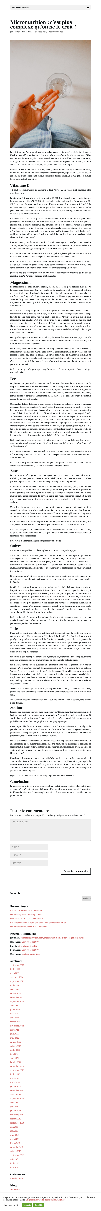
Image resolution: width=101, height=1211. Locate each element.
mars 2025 (14, 973)
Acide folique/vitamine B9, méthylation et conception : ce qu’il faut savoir (52, 938)
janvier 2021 (15, 1062)
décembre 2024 (16, 977)
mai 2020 (14, 1078)
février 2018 (15, 1143)
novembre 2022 (17, 1026)
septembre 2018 (17, 1123)
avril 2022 (14, 1038)
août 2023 (14, 1005)
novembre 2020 (17, 1066)
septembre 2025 (17, 965)
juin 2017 (14, 1167)
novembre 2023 (17, 997)
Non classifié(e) (40, 32)
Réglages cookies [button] (12, 1205)
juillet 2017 (14, 1163)
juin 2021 (14, 1054)
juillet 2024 (15, 985)
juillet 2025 (15, 969)
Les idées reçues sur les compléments (26, 914)
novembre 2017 (16, 1147)
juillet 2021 (15, 1050)
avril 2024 (14, 989)
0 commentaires (56, 32)
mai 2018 (14, 1131)
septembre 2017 (17, 1155)
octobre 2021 (15, 1046)
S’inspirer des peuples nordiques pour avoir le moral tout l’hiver (38, 923)
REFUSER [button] (38, 1205)
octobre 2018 (15, 1119)
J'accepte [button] (27, 1205)
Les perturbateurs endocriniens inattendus (28, 926)
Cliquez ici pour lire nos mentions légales (45, 1200)
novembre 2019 (16, 1090)
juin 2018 (14, 1127)
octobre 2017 (15, 1151)
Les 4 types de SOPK (30, 942)
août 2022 (14, 1030)
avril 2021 (14, 1058)
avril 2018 (14, 1135)
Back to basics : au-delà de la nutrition (26, 918)
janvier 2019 (15, 1110)
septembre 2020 (17, 1070)
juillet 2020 (15, 1074)
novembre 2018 (16, 1115)
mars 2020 (15, 1082)
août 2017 (14, 1159)
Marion (17, 32)
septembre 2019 (17, 1098)
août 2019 (14, 1102)
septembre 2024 (17, 981)
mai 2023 (14, 1013)
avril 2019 (14, 1107)
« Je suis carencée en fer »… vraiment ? (27, 910)
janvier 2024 (15, 993)
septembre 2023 (17, 1001)
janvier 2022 (15, 1042)
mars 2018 (14, 1139)
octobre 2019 (15, 1094)
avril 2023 (14, 1017)
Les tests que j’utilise (31, 954)
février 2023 (15, 1022)
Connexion (15, 1189)
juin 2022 (14, 1034)
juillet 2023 (15, 1009)
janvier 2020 (15, 1086)
